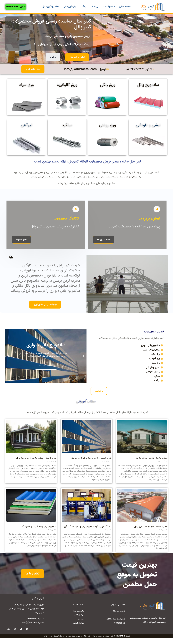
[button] (83, 356)
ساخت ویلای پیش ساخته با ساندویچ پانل (36, 458)
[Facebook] (27, 629)
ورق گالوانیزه (67, 85)
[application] (104, 6)
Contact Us (119, 623)
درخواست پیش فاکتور (115, 619)
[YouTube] (8, 629)
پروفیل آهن (79, 615)
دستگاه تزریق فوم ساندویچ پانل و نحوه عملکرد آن (87, 526)
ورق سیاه (26, 85)
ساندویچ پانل (148, 85)
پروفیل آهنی (78, 623)
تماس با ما (120, 615)
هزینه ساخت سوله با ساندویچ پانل (150, 526)
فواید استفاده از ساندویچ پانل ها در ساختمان (90, 458)
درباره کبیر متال (118, 611)
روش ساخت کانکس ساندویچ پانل (150, 458)
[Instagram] (15, 629)
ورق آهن (80, 619)
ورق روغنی (107, 125)
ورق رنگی (107, 85)
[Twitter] (21, 629)
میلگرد (67, 125)
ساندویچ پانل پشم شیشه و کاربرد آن (39, 526)
